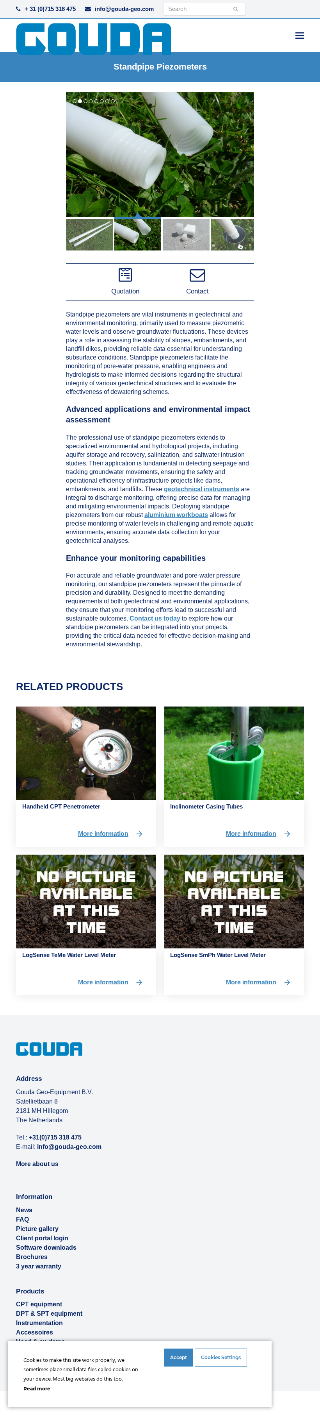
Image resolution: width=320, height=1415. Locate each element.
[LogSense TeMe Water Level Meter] (86, 901)
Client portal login (42, 1238)
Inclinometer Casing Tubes (206, 806)
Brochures (32, 1257)
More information (103, 833)
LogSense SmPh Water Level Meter (218, 955)
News (24, 1210)
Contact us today (155, 618)
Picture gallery (37, 1228)
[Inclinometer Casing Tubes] (234, 753)
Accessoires (34, 1332)
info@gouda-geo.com (124, 9)
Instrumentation (39, 1323)
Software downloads (46, 1247)
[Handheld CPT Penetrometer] (86, 753)
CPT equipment (39, 1304)
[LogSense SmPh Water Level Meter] (234, 901)
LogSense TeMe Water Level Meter (69, 955)
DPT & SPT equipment (49, 1313)
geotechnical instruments (201, 489)
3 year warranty (38, 1266)
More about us (37, 1164)
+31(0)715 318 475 (55, 1137)
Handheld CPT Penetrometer (61, 806)
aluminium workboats (176, 515)
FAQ (22, 1219)
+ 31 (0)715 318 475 (50, 9)
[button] (299, 35)
